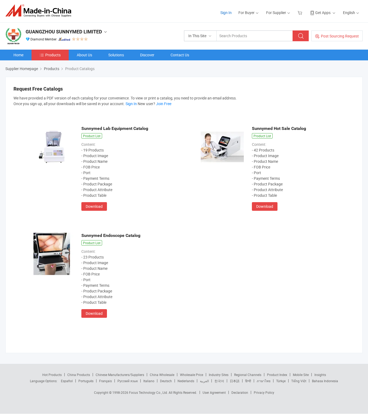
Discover (147, 54)
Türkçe (281, 381)
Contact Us (180, 54)
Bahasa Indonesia (325, 381)
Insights (320, 374)
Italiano (148, 381)
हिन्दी (248, 381)
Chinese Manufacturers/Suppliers (120, 374)
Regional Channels (247, 374)
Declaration (239, 392)
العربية (204, 381)
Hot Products (52, 374)
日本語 (234, 381)
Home (18, 54)
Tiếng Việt (298, 381)
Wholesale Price (191, 374)
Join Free (163, 103)
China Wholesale (162, 374)
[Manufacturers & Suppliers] (40, 10)
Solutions (116, 54)
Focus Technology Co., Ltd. (149, 392)
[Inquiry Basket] (300, 12)
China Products (78, 374)
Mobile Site (301, 374)
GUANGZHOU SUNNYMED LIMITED (64, 31)
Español (67, 381)
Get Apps (322, 12)
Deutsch (166, 381)
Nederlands (186, 381)
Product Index (277, 374)
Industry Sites (218, 374)
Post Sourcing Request (340, 36)
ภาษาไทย (263, 381)
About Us (84, 54)
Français (105, 381)
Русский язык (127, 381)
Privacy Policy (264, 392)
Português (85, 381)
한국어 (219, 381)
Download (94, 206)
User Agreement (214, 392)
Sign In (226, 12)
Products (53, 54)
